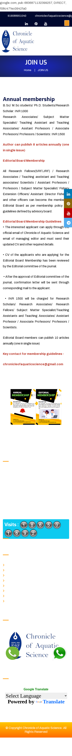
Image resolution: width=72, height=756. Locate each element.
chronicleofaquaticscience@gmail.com (38, 485)
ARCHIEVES (14, 580)
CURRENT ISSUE (16, 574)
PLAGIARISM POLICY (18, 585)
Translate (54, 702)
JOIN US (11, 595)
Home (27, 70)
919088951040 (17, 15)
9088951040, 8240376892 (30, 471)
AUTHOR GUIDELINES (19, 590)
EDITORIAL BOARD (17, 600)
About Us (11, 569)
